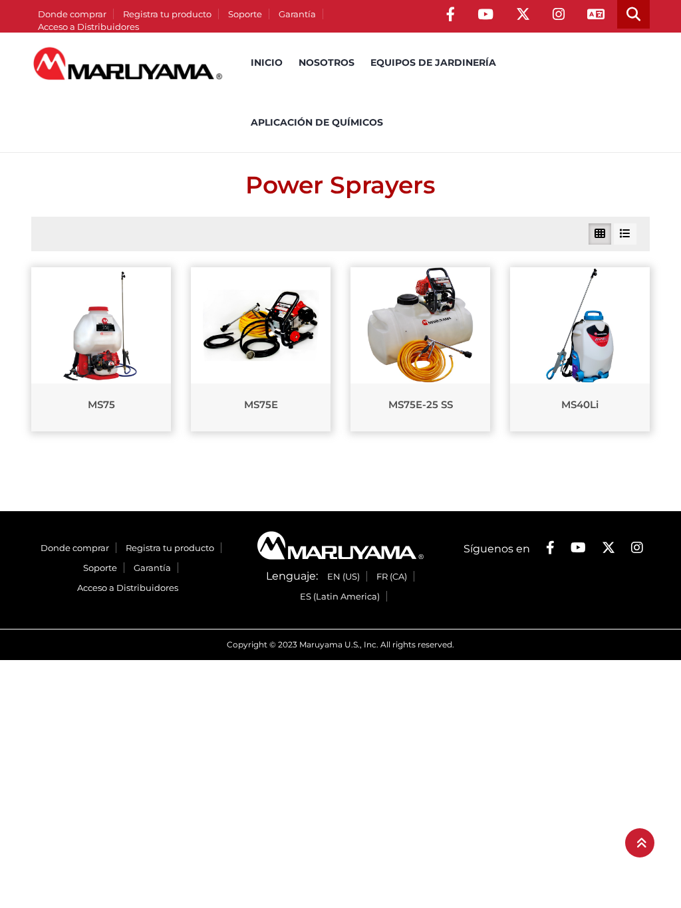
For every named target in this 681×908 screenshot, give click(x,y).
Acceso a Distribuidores (88, 26)
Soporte (245, 14)
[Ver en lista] (625, 234)
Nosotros (326, 62)
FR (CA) (391, 576)
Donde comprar (72, 14)
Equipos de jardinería (433, 62)
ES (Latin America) (340, 596)
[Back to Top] (639, 842)
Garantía (297, 14)
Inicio (267, 62)
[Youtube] (485, 14)
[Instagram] (559, 14)
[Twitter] (523, 14)
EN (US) (343, 576)
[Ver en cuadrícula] (600, 234)
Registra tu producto (167, 14)
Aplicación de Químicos (317, 122)
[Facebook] (450, 14)
